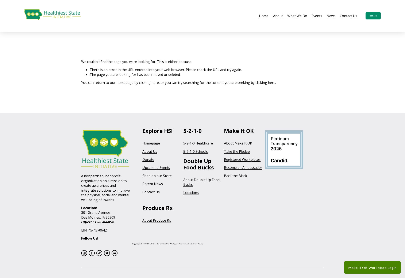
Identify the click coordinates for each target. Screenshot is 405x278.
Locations (191, 192)
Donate (373, 15)
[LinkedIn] (114, 253)
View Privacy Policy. (195, 244)
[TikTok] (99, 253)
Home (264, 16)
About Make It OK (238, 143)
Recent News (152, 183)
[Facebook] (92, 253)
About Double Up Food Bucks (201, 182)
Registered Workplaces (242, 159)
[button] (372, 267)
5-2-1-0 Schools (195, 151)
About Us (149, 151)
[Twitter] (107, 253)
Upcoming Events (156, 167)
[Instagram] (84, 253)
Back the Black (235, 175)
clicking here (149, 82)
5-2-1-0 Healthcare (198, 143)
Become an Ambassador (243, 167)
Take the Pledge (237, 151)
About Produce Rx (156, 220)
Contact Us (348, 16)
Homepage (151, 143)
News (331, 16)
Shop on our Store (157, 175)
